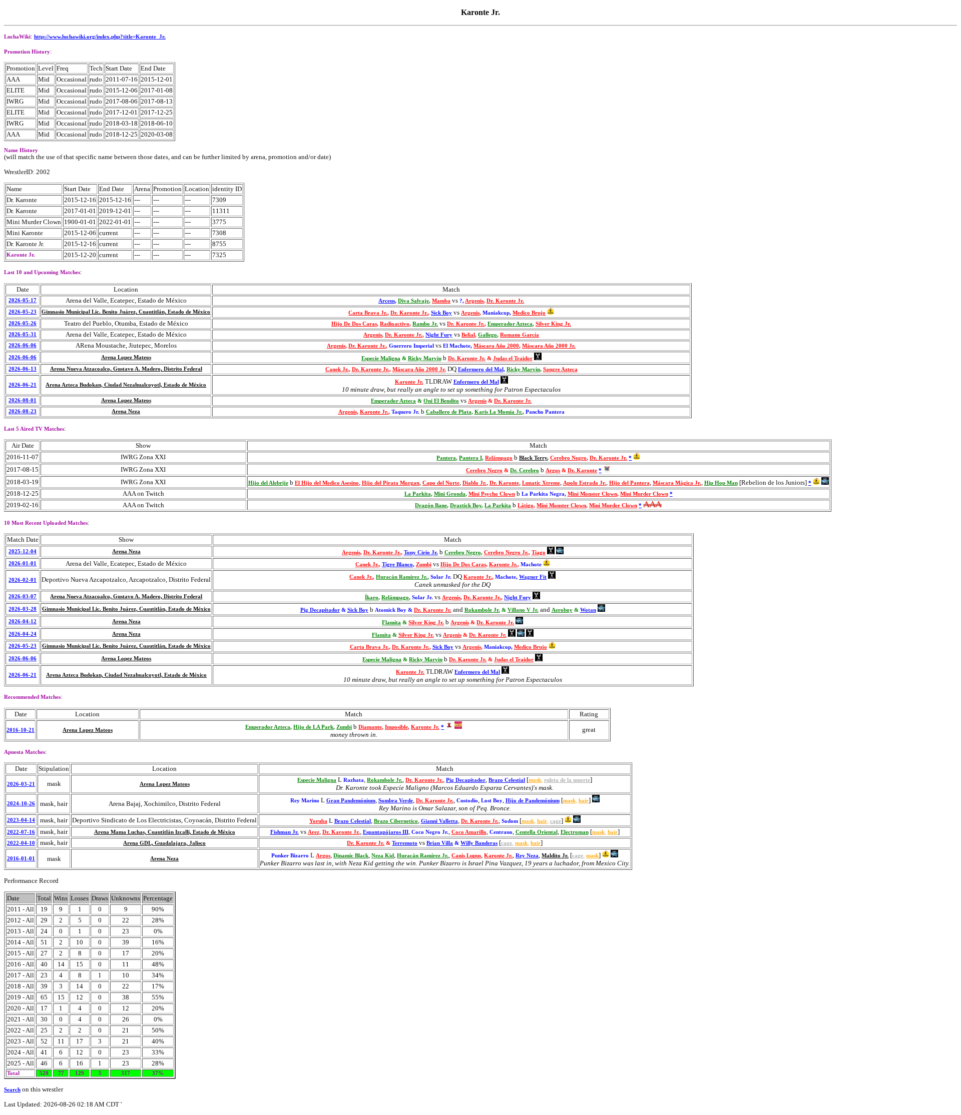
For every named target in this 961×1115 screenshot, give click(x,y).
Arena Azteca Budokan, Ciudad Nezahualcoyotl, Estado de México (126, 385)
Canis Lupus (466, 855)
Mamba (441, 301)
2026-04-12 (23, 621)
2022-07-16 (21, 832)
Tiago (539, 552)
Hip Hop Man (721, 483)
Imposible (396, 727)
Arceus (386, 301)
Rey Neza (527, 855)
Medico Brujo (529, 313)
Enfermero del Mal (481, 369)
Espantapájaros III (385, 832)
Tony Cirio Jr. (421, 552)
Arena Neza (126, 411)
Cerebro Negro (568, 458)
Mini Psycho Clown (491, 494)
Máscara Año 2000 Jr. (549, 346)
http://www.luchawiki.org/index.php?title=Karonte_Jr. (100, 37)
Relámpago (499, 458)
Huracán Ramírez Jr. (401, 577)
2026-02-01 (23, 580)
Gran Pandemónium (350, 800)
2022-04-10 (21, 843)
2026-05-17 (23, 300)
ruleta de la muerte (567, 780)
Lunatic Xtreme (541, 483)
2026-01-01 (23, 563)
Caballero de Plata (448, 412)
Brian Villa (439, 843)
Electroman (575, 832)
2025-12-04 (23, 551)
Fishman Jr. (284, 832)
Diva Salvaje (413, 301)
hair (584, 800)
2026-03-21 (21, 784)
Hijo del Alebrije (268, 483)
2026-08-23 (23, 411)
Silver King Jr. (553, 324)
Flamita (391, 622)
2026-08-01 (23, 400)
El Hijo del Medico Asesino (327, 483)
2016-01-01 (21, 858)
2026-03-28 (23, 609)
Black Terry (533, 458)
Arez (313, 832)
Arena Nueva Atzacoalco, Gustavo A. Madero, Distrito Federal (126, 369)
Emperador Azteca (510, 324)
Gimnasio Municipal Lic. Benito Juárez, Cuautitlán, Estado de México (126, 312)
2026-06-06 (23, 345)
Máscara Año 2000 (496, 346)
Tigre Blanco (397, 564)
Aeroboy (562, 610)
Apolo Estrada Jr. (584, 483)
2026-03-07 (23, 596)
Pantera (446, 458)
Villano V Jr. (523, 610)
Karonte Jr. (409, 382)
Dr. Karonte (582, 470)
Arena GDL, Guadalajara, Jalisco (164, 843)
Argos (553, 470)
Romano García (519, 335)
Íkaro (371, 597)
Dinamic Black (350, 855)
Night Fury (438, 335)
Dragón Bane (431, 505)
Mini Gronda (449, 494)
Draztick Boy (466, 505)
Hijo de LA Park (313, 727)
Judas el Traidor (513, 358)
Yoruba (318, 821)
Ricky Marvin (424, 358)
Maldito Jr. (555, 855)
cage (555, 821)
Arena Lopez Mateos (126, 357)
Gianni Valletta (439, 821)
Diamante (370, 727)
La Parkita (417, 494)
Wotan (588, 610)
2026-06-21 (23, 385)
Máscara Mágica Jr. (677, 483)
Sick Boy (441, 313)
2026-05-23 (23, 312)
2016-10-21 (21, 730)
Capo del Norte (440, 483)
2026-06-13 (23, 369)
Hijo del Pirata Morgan (390, 483)
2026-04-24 (23, 634)
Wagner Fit (533, 577)
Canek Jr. (337, 369)
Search (12, 1089)
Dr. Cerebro (524, 470)
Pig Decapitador (320, 610)
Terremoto (404, 843)
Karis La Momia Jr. (498, 412)
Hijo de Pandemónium (533, 800)
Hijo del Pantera (629, 483)
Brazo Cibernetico (396, 821)
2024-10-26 (21, 803)
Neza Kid (382, 855)
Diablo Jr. (474, 483)
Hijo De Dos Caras (354, 324)
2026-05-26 (23, 323)
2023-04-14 (21, 820)
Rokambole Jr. (482, 610)
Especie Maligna (380, 358)
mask (535, 780)
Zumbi (423, 564)
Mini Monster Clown (592, 494)
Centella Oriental (537, 832)
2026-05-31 (23, 334)
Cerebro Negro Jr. (506, 552)
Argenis (474, 301)
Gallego (487, 335)
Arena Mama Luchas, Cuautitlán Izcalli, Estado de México (164, 832)
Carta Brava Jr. (367, 313)
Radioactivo (394, 324)
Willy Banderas (479, 843)
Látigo (526, 505)
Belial (468, 335)
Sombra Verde (395, 800)
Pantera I (470, 458)
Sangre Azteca (560, 369)
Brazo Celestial (507, 780)
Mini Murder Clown (644, 494)
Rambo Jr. (425, 324)
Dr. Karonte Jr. (505, 301)
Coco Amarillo (469, 832)
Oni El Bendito (441, 401)
